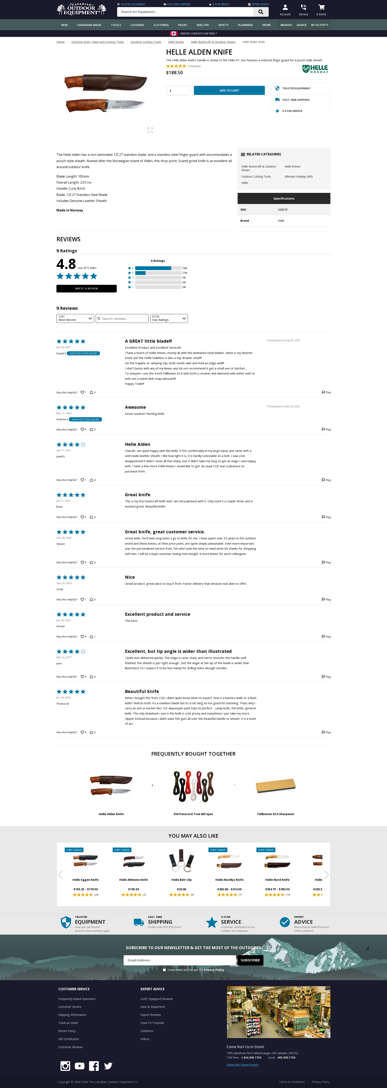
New (64, 25)
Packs (182, 25)
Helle (244, 183)
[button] (158, 268)
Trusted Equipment (133, 4)
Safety (223, 25)
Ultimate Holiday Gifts (299, 176)
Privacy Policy (214, 970)
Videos (145, 1039)
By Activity (319, 25)
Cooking (137, 25)
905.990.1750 (286, 1057)
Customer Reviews (70, 1047)
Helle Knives (176, 42)
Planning (245, 25)
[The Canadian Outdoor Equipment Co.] (81, 14)
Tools (116, 25)
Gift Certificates (68, 1039)
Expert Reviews (150, 1015)
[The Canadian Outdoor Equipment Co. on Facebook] (94, 1066)
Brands (286, 25)
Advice (302, 25)
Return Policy (67, 1031)
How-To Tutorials (152, 1023)
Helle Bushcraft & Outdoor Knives (213, 42)
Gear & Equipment (152, 1007)
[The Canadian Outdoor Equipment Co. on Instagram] (65, 1066)
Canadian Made (89, 25)
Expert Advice (260, 4)
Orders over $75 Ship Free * (198, 33)
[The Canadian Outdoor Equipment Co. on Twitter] (108, 1066)
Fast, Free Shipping (178, 4)
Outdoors (146, 1031)
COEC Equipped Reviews (156, 999)
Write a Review (86, 288)
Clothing (161, 25)
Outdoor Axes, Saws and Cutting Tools (98, 42)
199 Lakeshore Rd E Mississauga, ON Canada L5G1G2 (262, 1053)
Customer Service (69, 1007)
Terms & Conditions (292, 1082)
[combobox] (75, 318)
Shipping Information (72, 1015)
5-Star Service (221, 4)
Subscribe (250, 960)
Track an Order (68, 1023)
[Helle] (315, 69)
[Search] (261, 12)
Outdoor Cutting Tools (146, 42)
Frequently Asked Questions (77, 999)
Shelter (203, 25)
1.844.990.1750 (251, 1057)
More (266, 25)
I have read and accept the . (196, 970)
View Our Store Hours (243, 1065)
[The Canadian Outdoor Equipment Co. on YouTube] (79, 1066)
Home (60, 42)
